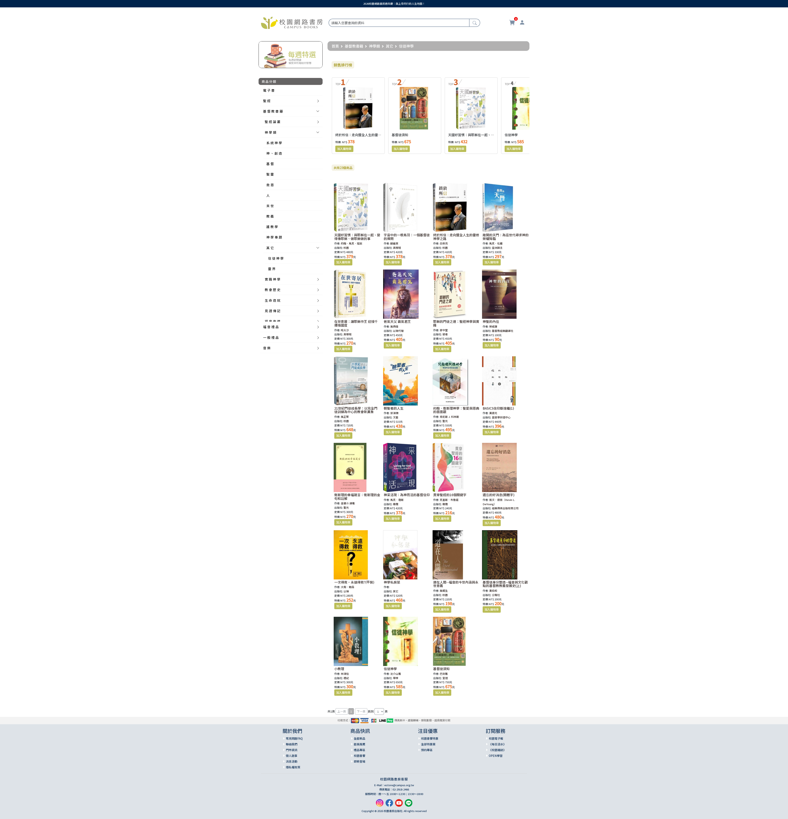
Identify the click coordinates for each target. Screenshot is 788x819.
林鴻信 (345, 674)
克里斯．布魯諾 (449, 500)
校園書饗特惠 (429, 738)
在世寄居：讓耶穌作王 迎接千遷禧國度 (356, 323)
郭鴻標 (394, 413)
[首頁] (292, 22)
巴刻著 (444, 674)
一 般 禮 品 (271, 337)
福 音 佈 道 (272, 321)
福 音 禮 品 (271, 326)
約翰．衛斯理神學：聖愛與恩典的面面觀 (456, 410)
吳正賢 (345, 417)
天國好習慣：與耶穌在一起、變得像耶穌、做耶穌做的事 (489, 134)
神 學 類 (270, 132)
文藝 (395, 417)
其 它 (270, 247)
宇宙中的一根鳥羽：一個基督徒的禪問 (407, 236)
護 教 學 (272, 226)
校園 (346, 248)
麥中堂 (444, 330)
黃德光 (493, 413)
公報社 (496, 595)
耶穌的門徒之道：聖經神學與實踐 (456, 323)
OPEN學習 (496, 756)
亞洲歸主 (497, 248)
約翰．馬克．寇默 (351, 243)
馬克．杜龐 (496, 243)
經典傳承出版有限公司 (505, 508)
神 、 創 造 (274, 153)
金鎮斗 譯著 (348, 503)
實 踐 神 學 (272, 279)
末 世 (270, 205)
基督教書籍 (354, 46)
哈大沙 (345, 330)
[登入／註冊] (522, 23)
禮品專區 (359, 750)
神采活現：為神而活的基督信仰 (407, 494)
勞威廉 (493, 326)
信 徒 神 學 (276, 258)
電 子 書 (269, 90)
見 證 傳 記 (272, 310)
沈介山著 (395, 674)
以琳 (346, 591)
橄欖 (395, 504)
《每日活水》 (497, 744)
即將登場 (359, 761)
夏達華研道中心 (501, 417)
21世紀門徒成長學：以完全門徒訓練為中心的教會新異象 (355, 410)
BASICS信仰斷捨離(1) (498, 408)
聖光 (445, 421)
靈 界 (271, 268)
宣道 (445, 678)
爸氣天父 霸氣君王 (397, 321)
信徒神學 (511, 134)
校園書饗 (359, 756)
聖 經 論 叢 (272, 121)
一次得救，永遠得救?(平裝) (354, 582)
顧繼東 (394, 243)
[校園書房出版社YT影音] (399, 804)
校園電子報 (496, 738)
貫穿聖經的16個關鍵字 (449, 494)
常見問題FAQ (294, 738)
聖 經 (266, 100)
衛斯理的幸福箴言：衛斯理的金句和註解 (357, 496)
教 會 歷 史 (272, 289)
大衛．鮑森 (347, 587)
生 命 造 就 (272, 300)
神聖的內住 (491, 321)
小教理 (339, 668)
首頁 (335, 46)
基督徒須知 (400, 134)
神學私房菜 (392, 582)
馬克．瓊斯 (397, 500)
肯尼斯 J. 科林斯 (449, 417)
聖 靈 (270, 174)
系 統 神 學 (274, 142)
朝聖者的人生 (393, 408)
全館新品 (359, 738)
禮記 (346, 678)
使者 (445, 334)
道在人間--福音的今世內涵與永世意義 (455, 584)
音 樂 (266, 347)
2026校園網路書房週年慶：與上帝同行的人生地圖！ (394, 4)
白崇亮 (444, 243)
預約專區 (427, 750)
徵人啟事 (291, 756)
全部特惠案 (428, 744)
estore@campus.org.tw (399, 785)
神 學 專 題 (274, 237)
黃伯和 (493, 591)
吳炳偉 (394, 326)
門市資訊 (291, 750)
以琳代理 (398, 331)
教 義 (270, 216)
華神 (395, 678)
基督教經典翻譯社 (502, 331)
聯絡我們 (291, 744)
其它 (389, 46)
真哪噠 (397, 248)
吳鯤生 (444, 591)
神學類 (374, 46)
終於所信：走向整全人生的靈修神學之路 (364, 134)
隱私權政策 (293, 767)
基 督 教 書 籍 (273, 111)
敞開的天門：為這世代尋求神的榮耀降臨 (506, 236)
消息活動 (291, 761)
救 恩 (270, 184)
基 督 (270, 163)
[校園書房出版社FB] (389, 804)
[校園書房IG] (380, 804)
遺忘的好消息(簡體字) (498, 494)
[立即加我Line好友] (408, 804)
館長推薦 (359, 744)
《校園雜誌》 (497, 750)
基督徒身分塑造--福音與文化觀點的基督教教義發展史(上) (505, 584)
